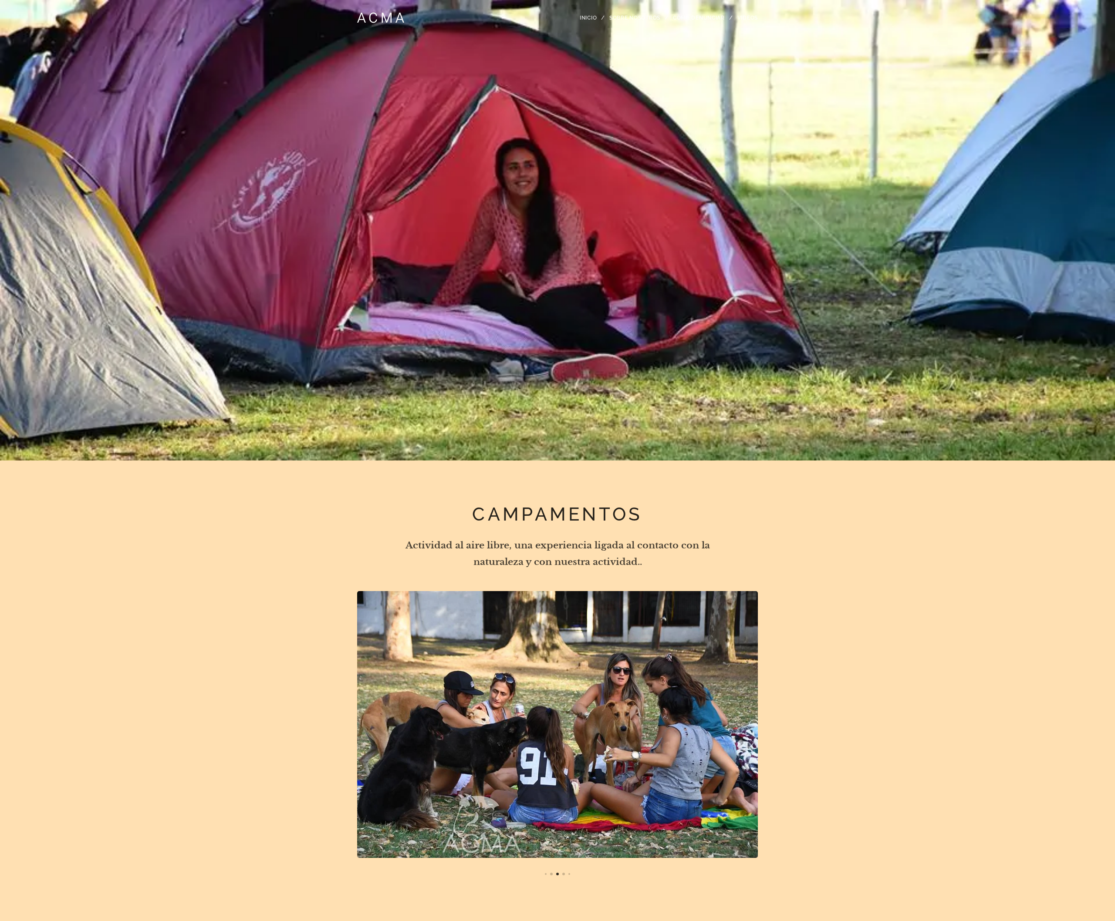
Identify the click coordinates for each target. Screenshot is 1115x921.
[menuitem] (591, 18)
